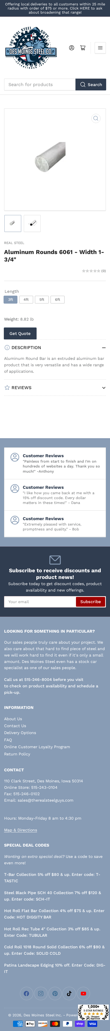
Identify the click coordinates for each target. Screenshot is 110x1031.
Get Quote (20, 333)
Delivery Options (20, 732)
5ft (41, 299)
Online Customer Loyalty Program (37, 746)
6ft (57, 299)
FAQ (8, 739)
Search (95, 84)
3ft (10, 299)
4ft (26, 299)
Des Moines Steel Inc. (43, 1015)
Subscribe (90, 601)
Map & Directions (20, 830)
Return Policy (17, 754)
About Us (13, 718)
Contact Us (15, 725)
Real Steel (14, 243)
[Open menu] (100, 47)
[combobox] (55, 84)
